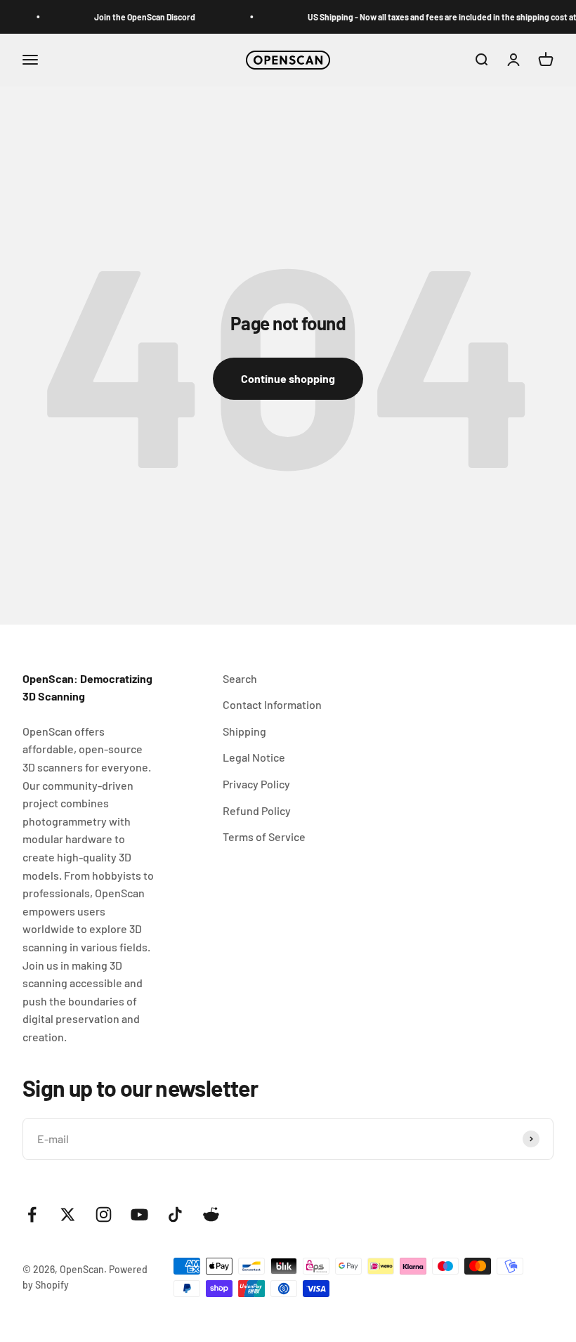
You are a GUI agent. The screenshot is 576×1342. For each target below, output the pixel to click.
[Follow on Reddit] (211, 1214)
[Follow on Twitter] (67, 1214)
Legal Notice (254, 757)
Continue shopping (288, 378)
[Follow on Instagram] (103, 1214)
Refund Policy (257, 810)
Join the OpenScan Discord (140, 17)
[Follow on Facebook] (31, 1214)
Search (240, 678)
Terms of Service (264, 836)
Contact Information (272, 704)
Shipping (244, 731)
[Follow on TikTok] (175, 1214)
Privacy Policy (256, 783)
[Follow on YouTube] (139, 1214)
